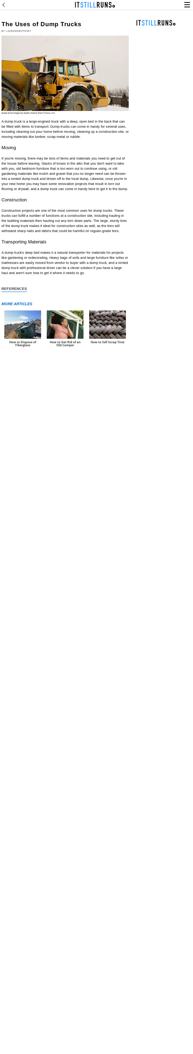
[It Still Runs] (95, 5)
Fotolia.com (49, 113)
